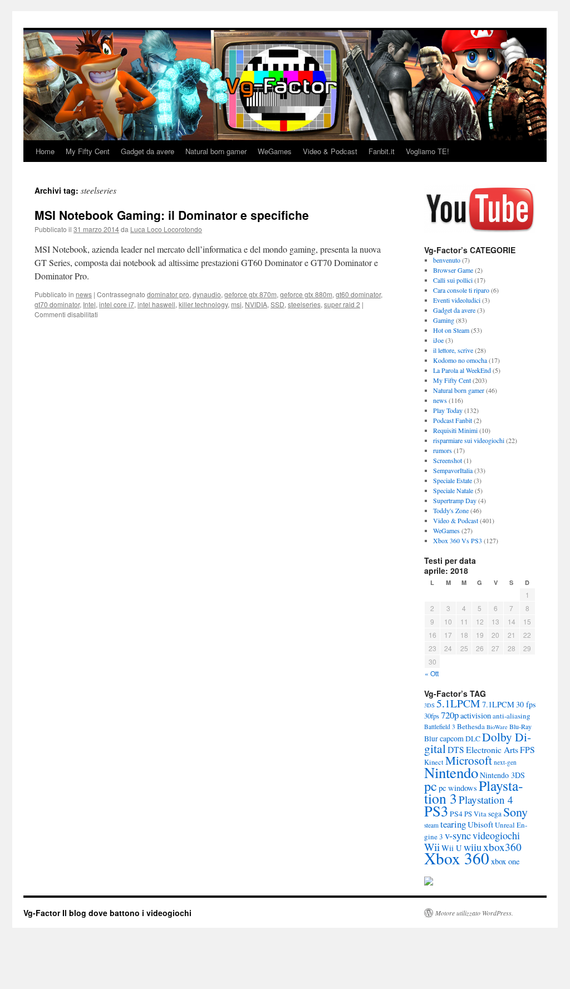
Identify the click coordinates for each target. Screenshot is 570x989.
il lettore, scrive (453, 350)
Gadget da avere (147, 151)
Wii (432, 846)
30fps (431, 716)
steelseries (304, 304)
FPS (527, 749)
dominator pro (168, 294)
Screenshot (447, 460)
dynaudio (207, 294)
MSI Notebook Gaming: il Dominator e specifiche (172, 214)
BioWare (497, 727)
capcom (452, 738)
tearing (453, 824)
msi (236, 304)
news (84, 294)
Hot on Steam (451, 330)
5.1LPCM (458, 703)
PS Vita (475, 814)
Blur (431, 739)
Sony (515, 812)
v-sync (458, 835)
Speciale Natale (453, 490)
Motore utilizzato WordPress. (474, 912)
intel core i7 (116, 304)
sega (495, 814)
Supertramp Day (454, 500)
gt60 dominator (358, 294)
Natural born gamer (216, 151)
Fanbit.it (381, 151)
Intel (89, 304)
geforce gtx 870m (250, 294)
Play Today (448, 410)
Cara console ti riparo (461, 290)
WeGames (275, 151)
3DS (429, 705)
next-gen (505, 762)
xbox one (505, 861)
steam (431, 825)
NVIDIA (256, 304)
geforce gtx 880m (306, 294)
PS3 (436, 810)
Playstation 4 (486, 799)
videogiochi (496, 835)
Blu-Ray (520, 726)
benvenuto (446, 259)
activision (475, 715)
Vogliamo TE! (427, 151)
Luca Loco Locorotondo (166, 229)
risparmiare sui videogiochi (468, 440)
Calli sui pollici (453, 279)
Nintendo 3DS (502, 775)
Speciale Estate (452, 480)
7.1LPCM (498, 704)
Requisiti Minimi (455, 430)
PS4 (456, 814)
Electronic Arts (492, 749)
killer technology (203, 304)
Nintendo (451, 772)
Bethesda (471, 726)
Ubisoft (480, 824)
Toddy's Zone (451, 510)
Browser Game (453, 269)
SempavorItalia (453, 470)
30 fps (525, 704)
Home (45, 151)
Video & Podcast (330, 151)
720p (450, 714)
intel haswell (156, 304)
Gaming (443, 320)
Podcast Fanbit (452, 420)
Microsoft (468, 760)
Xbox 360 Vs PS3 (457, 540)
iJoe (438, 340)
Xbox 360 (456, 858)
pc (430, 785)
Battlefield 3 (439, 726)
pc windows (458, 788)
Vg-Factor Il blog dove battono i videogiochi (107, 912)
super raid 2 (342, 304)
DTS (456, 749)
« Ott (432, 673)
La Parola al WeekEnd (462, 370)
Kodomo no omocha (460, 360)
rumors (442, 450)
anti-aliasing (511, 716)
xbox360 (502, 846)
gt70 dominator (57, 304)
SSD (277, 304)
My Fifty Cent (88, 151)
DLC (472, 739)
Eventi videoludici (456, 300)
